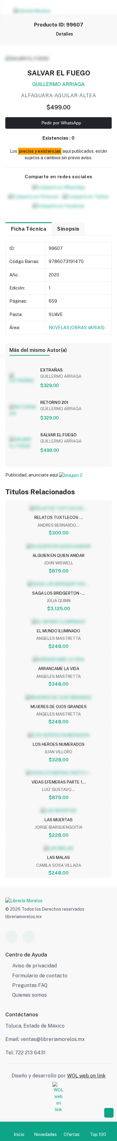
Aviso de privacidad (34, 966)
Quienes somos (29, 995)
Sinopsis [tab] (68, 229)
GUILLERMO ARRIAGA (58, 84)
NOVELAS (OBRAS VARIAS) (77, 327)
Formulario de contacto (39, 976)
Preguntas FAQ (29, 985)
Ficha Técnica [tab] (28, 229)
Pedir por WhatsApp (60, 122)
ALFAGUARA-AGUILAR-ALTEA (58, 95)
